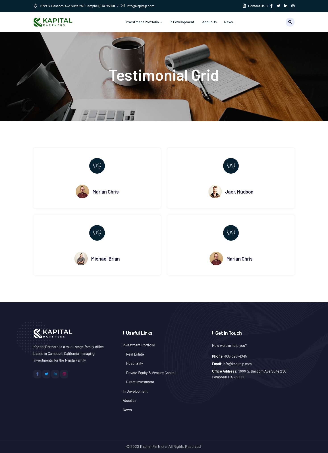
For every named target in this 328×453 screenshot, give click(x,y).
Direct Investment (140, 382)
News (228, 22)
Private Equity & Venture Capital (150, 373)
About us (209, 22)
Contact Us (256, 6)
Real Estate (135, 354)
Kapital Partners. (154, 446)
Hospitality (134, 363)
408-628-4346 (235, 356)
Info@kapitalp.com (237, 364)
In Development (182, 22)
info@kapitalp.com (140, 6)
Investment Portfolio (142, 22)
